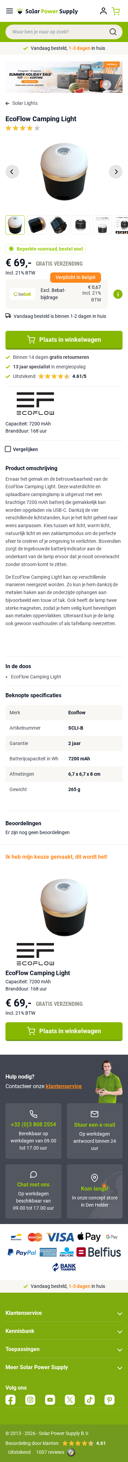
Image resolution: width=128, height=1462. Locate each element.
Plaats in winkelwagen (70, 339)
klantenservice (64, 1086)
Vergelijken (25, 449)
